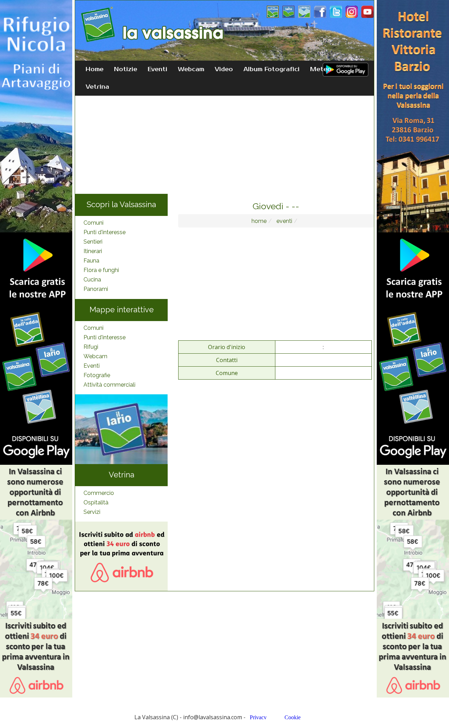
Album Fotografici (271, 69)
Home (94, 69)
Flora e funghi (101, 270)
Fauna (91, 260)
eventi (283, 221)
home (259, 221)
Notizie (125, 69)
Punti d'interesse (104, 232)
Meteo (320, 69)
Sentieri (92, 241)
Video (224, 69)
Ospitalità (95, 502)
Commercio (98, 493)
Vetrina (97, 86)
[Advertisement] (224, 145)
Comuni (93, 222)
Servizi (91, 512)
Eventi (157, 69)
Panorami (95, 289)
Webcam (191, 69)
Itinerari (92, 251)
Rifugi (90, 347)
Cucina (92, 279)
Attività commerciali (109, 384)
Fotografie (96, 375)
